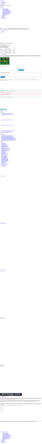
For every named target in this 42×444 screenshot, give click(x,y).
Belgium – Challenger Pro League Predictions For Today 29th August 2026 (8, 139)
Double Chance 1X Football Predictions (5, 150)
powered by (4, 431)
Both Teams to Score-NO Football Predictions (7, 11)
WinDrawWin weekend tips (4, 54)
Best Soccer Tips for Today (4, 144)
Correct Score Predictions (3, 149)
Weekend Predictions (3, 17)
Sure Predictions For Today (4, 162)
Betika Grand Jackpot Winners (4, 146)
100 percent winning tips (3, 2)
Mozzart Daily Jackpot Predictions (4, 153)
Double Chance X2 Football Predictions (6, 12)
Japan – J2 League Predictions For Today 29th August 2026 (7, 140)
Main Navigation (2, 0)
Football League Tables (3, 152)
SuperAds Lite (1, 431)
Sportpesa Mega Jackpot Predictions (4, 159)
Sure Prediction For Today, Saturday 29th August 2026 (6, 113)
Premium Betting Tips (3, 15)
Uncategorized (2, 163)
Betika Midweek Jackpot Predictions (6, 14)
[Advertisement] (18, 23)
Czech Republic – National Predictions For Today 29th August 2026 (8, 138)
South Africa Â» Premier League (4, 158)
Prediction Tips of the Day (4, 157)
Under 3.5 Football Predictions (6, 10)
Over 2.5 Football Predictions (5, 8)
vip (1, 165)
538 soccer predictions (3, 143)
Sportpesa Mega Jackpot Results (4, 160)
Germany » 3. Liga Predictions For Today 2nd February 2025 (6, 131)
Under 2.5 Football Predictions (6, 9)
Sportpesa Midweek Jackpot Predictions (6, 13)
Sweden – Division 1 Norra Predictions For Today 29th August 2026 (8, 137)
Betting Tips (2, 1)
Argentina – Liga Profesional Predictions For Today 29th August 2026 (8, 130)
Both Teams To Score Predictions (4, 148)
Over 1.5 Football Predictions (4, 155)
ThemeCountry (7, 431)
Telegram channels (3, 16)
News (2, 154)
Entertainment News (3, 151)
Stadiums (2, 441)
